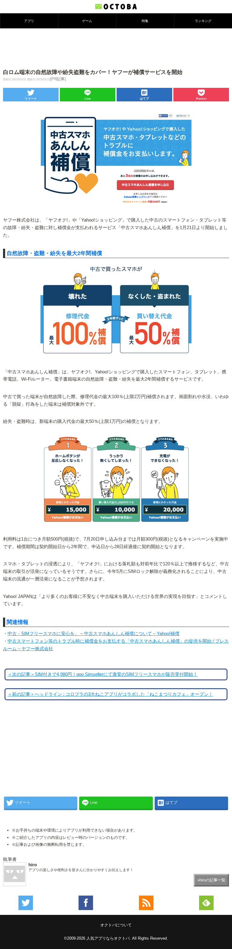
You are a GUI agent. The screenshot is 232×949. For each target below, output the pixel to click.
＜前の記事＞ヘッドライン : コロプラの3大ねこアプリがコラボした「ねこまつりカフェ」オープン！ (110, 694)
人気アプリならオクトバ (108, 938)
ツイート (31, 98)
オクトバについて (116, 925)
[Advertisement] (116, 48)
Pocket (201, 98)
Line (88, 98)
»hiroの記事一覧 (211, 880)
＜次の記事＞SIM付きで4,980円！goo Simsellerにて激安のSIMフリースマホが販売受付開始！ (103, 674)
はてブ (144, 98)
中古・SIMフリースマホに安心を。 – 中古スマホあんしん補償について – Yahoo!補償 (93, 633)
